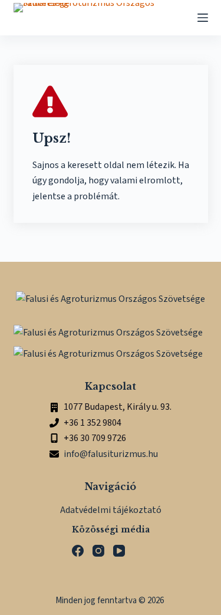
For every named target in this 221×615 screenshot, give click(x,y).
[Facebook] (78, 551)
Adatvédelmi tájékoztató (110, 510)
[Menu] (202, 17)
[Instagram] (98, 551)
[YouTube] (119, 551)
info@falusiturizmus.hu (111, 454)
